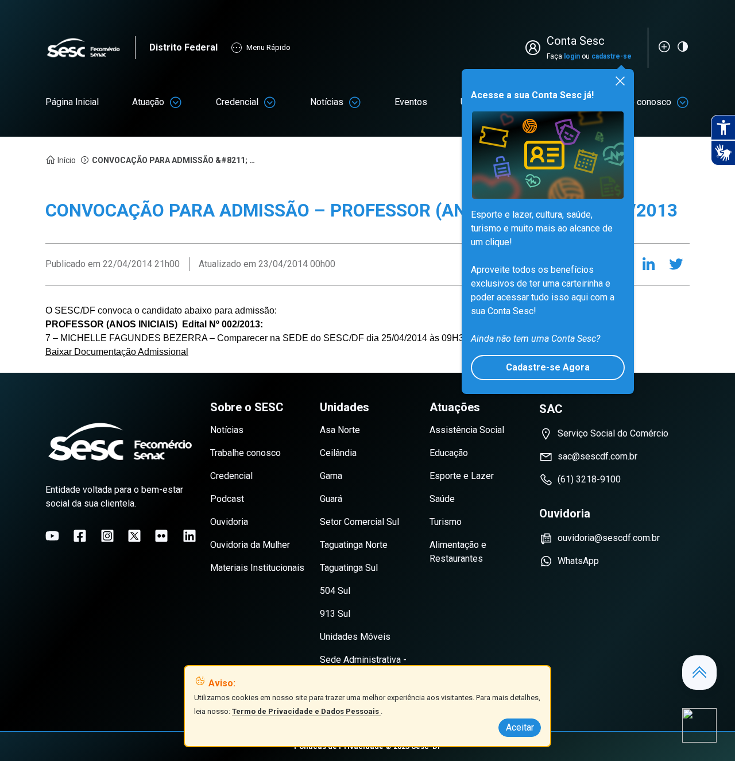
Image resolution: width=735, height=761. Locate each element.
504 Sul (335, 590)
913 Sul (335, 613)
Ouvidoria (229, 521)
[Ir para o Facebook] (80, 536)
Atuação (148, 101)
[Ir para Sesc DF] (90, 48)
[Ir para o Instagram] (107, 536)
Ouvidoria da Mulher (250, 544)
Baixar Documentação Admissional (116, 352)
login (572, 56)
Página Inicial (72, 101)
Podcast (227, 498)
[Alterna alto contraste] (683, 46)
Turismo (446, 521)
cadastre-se (611, 56)
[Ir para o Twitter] (134, 536)
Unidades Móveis (355, 636)
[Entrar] (535, 47)
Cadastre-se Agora (548, 367)
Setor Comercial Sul (359, 521)
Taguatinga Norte (354, 544)
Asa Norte (340, 429)
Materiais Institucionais (257, 567)
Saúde (442, 498)
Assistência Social (467, 429)
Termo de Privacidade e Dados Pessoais (306, 711)
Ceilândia (338, 452)
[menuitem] (72, 102)
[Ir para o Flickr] (161, 536)
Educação (449, 452)
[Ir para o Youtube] (52, 536)
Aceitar (520, 727)
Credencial (237, 101)
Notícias (326, 101)
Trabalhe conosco (245, 452)
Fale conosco (644, 101)
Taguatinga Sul (349, 567)
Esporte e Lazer (462, 475)
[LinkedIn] (648, 264)
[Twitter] (675, 264)
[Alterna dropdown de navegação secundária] (176, 102)
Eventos (410, 101)
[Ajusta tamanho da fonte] (664, 46)
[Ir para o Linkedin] (189, 536)
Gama (331, 475)
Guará (331, 498)
